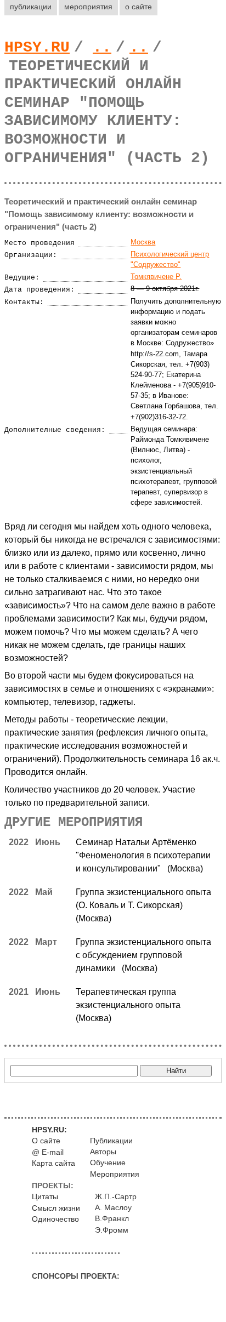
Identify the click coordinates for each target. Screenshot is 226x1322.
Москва (143, 242)
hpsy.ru (37, 47)
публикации (31, 6)
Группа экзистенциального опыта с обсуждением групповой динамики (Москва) (143, 955)
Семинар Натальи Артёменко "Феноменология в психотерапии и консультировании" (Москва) (143, 855)
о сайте (138, 6)
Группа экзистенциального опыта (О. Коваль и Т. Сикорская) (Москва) (143, 905)
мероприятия (88, 6)
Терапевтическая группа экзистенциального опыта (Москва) (130, 1005)
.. (102, 47)
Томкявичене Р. (156, 276)
